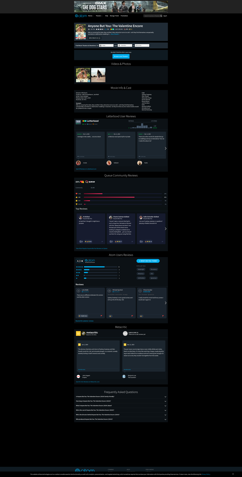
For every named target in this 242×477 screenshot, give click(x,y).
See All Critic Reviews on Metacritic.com (87, 382)
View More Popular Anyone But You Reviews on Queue (91, 248)
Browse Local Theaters (121, 56)
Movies (90, 16)
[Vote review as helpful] (110, 316)
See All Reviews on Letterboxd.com (86, 169)
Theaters (98, 16)
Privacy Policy (206, 474)
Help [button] (106, 16)
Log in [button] (165, 16)
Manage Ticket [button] (114, 16)
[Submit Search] (161, 15)
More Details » (115, 34)
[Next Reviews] (165, 148)
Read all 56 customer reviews (84, 321)
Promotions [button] (124, 16)
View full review (81, 369)
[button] (106, 45)
